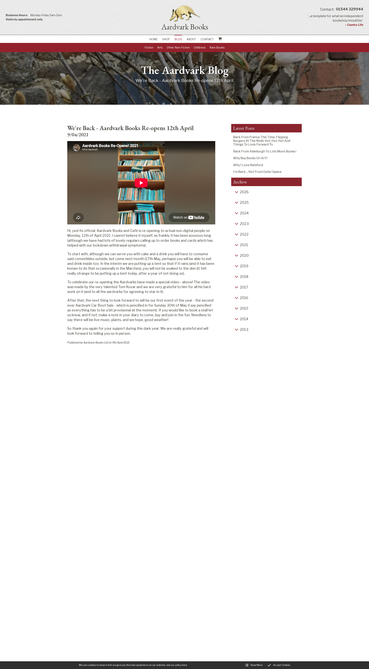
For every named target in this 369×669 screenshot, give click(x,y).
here (184, 665)
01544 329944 (341, 9)
